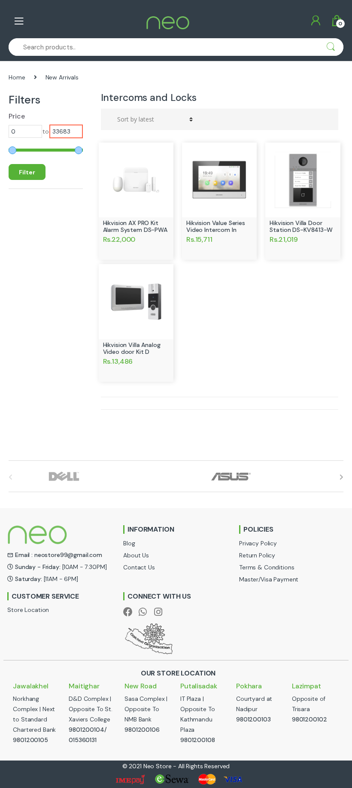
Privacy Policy (258, 543)
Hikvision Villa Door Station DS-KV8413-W (301, 226)
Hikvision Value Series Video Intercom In (215, 226)
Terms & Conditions (266, 567)
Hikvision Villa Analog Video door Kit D (132, 348)
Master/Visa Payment (268, 579)
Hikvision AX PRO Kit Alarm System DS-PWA (135, 226)
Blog (129, 543)
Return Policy (257, 555)
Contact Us (139, 567)
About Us (136, 555)
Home (17, 77)
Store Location (28, 610)
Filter (27, 172)
